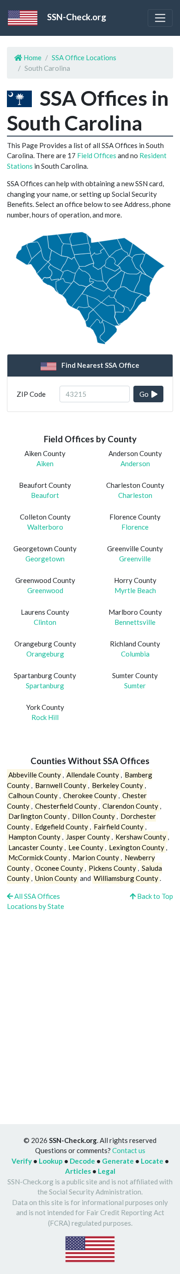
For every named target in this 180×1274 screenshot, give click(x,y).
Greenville (135, 558)
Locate (152, 1161)
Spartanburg (45, 685)
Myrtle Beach (135, 590)
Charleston (135, 495)
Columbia (135, 654)
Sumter (135, 685)
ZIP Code (31, 394)
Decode (82, 1161)
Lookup (51, 1161)
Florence (135, 527)
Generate (118, 1161)
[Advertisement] (90, 1012)
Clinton (45, 622)
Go (145, 394)
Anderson (135, 463)
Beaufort (45, 495)
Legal (106, 1171)
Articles (78, 1171)
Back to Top (154, 896)
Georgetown (45, 558)
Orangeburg (45, 654)
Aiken (45, 463)
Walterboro (45, 527)
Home (32, 57)
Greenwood (45, 590)
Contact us (128, 1150)
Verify (22, 1161)
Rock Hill (45, 717)
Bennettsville (135, 622)
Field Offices (96, 155)
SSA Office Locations (84, 57)
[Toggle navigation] (160, 18)
